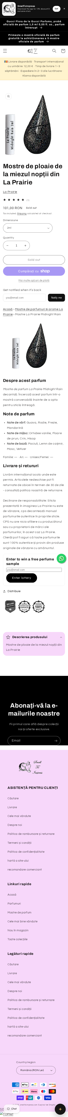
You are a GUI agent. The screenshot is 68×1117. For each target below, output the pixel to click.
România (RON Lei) (32, 1070)
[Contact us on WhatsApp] (61, 558)
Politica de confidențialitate (26, 851)
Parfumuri (14, 903)
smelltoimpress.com (29, 1105)
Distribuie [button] (14, 591)
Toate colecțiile (18, 939)
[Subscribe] (56, 740)
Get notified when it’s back (22, 289)
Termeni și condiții (20, 842)
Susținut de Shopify (46, 1105)
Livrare (12, 807)
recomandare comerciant (25, 869)
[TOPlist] (6, 1114)
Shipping (22, 213)
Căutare (13, 798)
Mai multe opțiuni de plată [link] (34, 280)
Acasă (8, 309)
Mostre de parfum (20, 912)
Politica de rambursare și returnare (31, 834)
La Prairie (10, 191)
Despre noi (15, 825)
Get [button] (56, 9)
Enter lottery (21, 577)
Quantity (8, 237)
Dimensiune (10, 220)
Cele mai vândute (19, 816)
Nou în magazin (18, 930)
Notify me (56, 297)
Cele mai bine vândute (22, 921)
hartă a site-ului (18, 860)
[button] (5, 51)
